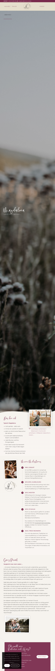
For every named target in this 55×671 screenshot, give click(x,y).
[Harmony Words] (27, 6)
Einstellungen (15, 665)
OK (7, 665)
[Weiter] (26, 632)
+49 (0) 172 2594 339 (12, 1)
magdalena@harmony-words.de (25, 1)
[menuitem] (7, 6)
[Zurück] (8, 632)
